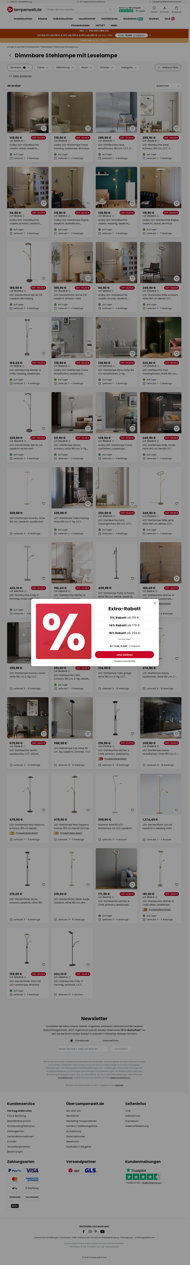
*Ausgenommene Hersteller (124, 661)
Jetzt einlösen (124, 654)
